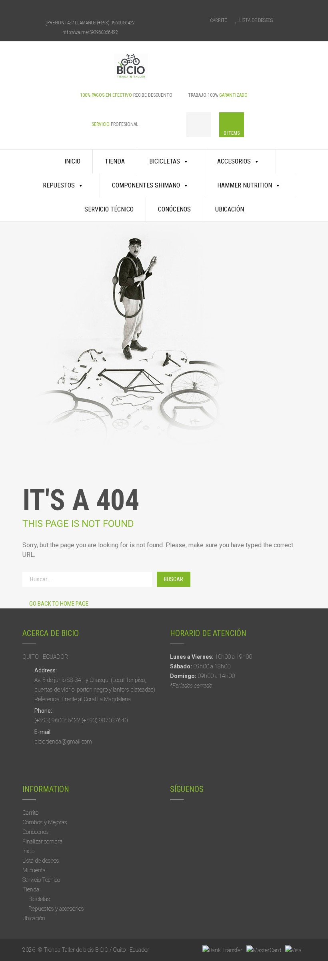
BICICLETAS (164, 161)
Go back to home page (58, 603)
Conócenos (174, 209)
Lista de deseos (40, 860)
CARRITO (218, 20)
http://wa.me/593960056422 (90, 32)
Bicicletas (39, 899)
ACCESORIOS (234, 161)
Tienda (115, 161)
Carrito (30, 812)
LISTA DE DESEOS (256, 20)
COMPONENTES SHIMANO (146, 185)
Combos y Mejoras (44, 822)
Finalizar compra (42, 841)
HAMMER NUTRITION (244, 185)
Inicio (72, 161)
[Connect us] (76, 9)
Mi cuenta (34, 870)
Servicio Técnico (109, 209)
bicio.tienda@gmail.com (63, 741)
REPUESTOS (59, 185)
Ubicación (229, 209)
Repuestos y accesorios (56, 908)
